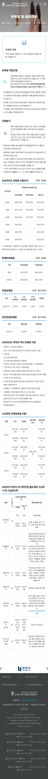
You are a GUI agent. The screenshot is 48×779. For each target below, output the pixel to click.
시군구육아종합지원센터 (33, 685)
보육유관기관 (6, 677)
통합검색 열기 (40, 4)
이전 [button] (0, 668)
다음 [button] (47, 668)
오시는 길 (24, 709)
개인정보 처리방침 (28, 700)
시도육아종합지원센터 (9, 685)
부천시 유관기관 (31, 677)
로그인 (36, 4)
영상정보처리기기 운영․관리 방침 (15, 705)
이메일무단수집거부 (37, 705)
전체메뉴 (44, 4)
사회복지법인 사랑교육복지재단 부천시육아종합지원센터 (15, 4)
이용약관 (16, 700)
